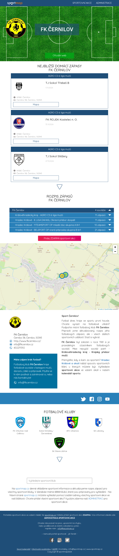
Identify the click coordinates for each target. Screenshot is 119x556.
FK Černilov (59, 210)
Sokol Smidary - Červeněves (46, 432)
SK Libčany (99, 431)
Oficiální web (59, 55)
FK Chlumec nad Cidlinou (20, 432)
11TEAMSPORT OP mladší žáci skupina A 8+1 (60, 225)
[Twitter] (67, 540)
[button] (65, 275)
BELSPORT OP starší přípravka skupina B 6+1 (60, 229)
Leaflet (101, 309)
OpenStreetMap (108, 309)
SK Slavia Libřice (59, 451)
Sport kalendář (23, 549)
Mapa (36, 104)
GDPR (54, 549)
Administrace (104, 2)
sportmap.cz (22, 488)
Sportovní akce (82, 2)
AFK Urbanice (72, 431)
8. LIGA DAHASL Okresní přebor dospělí (60, 220)
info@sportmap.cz (66, 528)
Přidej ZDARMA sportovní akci (59, 238)
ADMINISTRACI (95, 498)
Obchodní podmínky (41, 549)
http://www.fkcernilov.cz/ (27, 341)
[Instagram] (59, 540)
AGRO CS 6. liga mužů (60, 215)
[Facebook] (51, 540)
